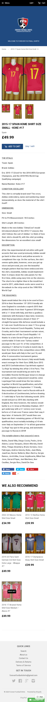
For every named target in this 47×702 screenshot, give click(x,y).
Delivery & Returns (23, 662)
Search (23, 651)
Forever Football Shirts (17, 692)
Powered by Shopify (34, 692)
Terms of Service (23, 665)
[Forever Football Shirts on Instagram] (33, 681)
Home (4, 49)
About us (23, 655)
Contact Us (23, 658)
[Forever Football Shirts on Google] (27, 681)
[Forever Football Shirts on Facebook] (20, 681)
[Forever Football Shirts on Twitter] (14, 681)
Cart (43, 3)
